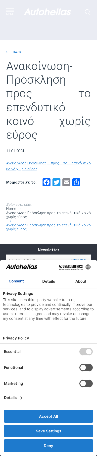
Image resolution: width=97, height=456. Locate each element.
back (16, 52)
